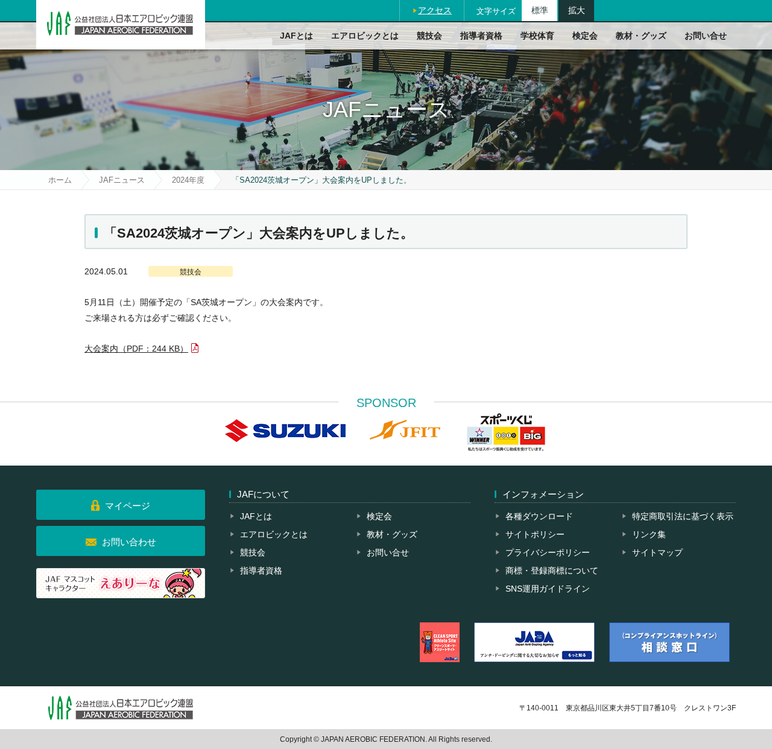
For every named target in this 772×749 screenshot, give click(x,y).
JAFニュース (122, 180)
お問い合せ (706, 35)
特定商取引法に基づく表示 (682, 516)
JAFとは (296, 35)
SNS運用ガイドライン (547, 588)
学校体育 (537, 35)
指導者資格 (481, 35)
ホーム (60, 180)
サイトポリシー (535, 534)
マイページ (127, 506)
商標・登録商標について (551, 570)
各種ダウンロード (539, 516)
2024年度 (188, 180)
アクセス (435, 10)
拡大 (576, 10)
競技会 (429, 35)
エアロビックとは (365, 35)
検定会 (585, 35)
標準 (539, 10)
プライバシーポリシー (547, 552)
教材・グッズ (641, 35)
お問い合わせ (129, 542)
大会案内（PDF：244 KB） (136, 348)
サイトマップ (657, 552)
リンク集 (649, 534)
